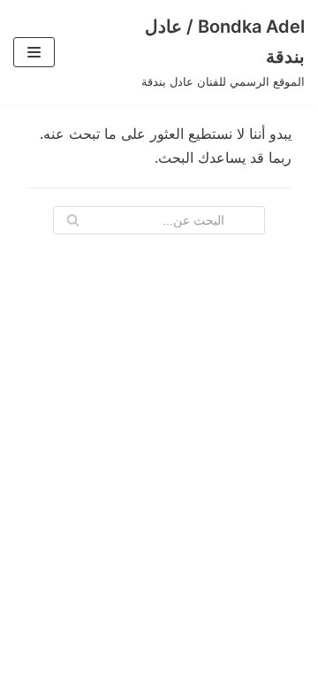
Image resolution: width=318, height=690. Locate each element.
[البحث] (73, 220)
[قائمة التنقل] (34, 52)
